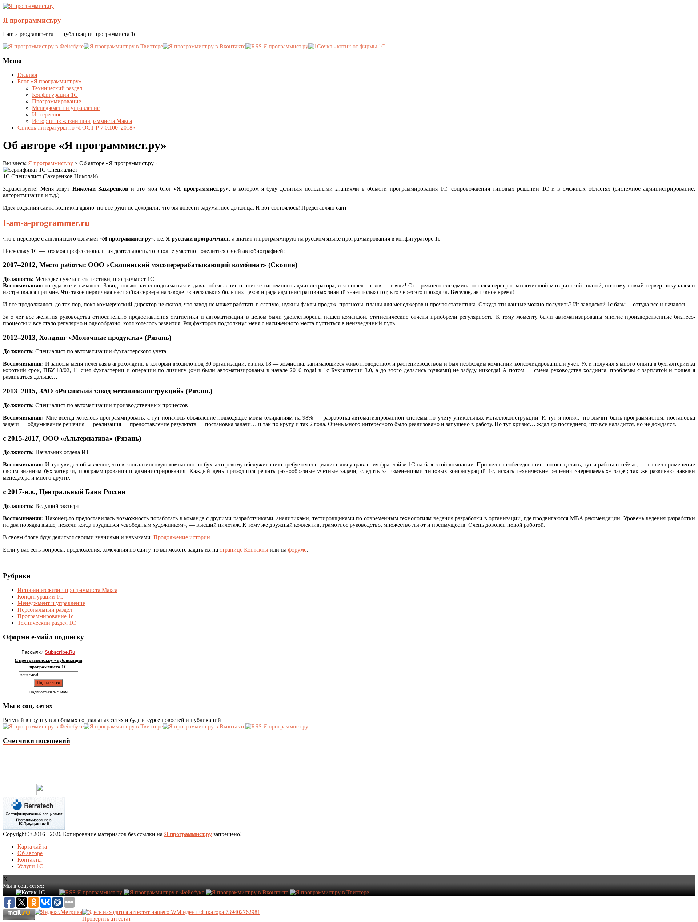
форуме (297, 550)
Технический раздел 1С (46, 623)
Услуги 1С (30, 866)
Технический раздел (57, 88)
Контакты (29, 860)
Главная (27, 75)
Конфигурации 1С (55, 95)
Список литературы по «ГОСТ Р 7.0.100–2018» (76, 127)
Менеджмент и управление (66, 108)
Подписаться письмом (48, 692)
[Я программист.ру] (28, 6)
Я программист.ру (32, 20)
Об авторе (30, 853)
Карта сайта (32, 846)
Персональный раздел (44, 610)
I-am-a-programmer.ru (46, 223)
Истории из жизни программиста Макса (82, 121)
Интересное (46, 114)
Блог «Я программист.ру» (49, 81)
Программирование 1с (45, 616)
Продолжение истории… (184, 537)
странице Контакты (244, 550)
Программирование (56, 101)
